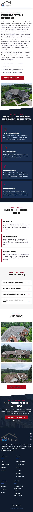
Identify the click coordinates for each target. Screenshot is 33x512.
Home (2, 461)
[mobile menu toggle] (30, 4)
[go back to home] (9, 437)
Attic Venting (20, 476)
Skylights (18, 473)
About (3, 492)
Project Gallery (5, 464)
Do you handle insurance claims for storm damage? (13, 300)
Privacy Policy (14, 508)
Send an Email (18, 495)
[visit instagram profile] (31, 439)
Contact (3, 470)
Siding (18, 467)
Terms (21, 508)
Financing (3, 489)
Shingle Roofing (20, 461)
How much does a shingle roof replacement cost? (15, 294)
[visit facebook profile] (31, 436)
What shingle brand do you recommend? (12, 288)
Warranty (4, 486)
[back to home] (6, 4)
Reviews (3, 467)
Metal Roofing (20, 464)
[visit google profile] (31, 434)
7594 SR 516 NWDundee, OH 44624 (18, 488)
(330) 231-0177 (16, 421)
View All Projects (16, 387)
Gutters (18, 470)
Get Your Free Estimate (12, 78)
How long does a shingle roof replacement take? (14, 283)
